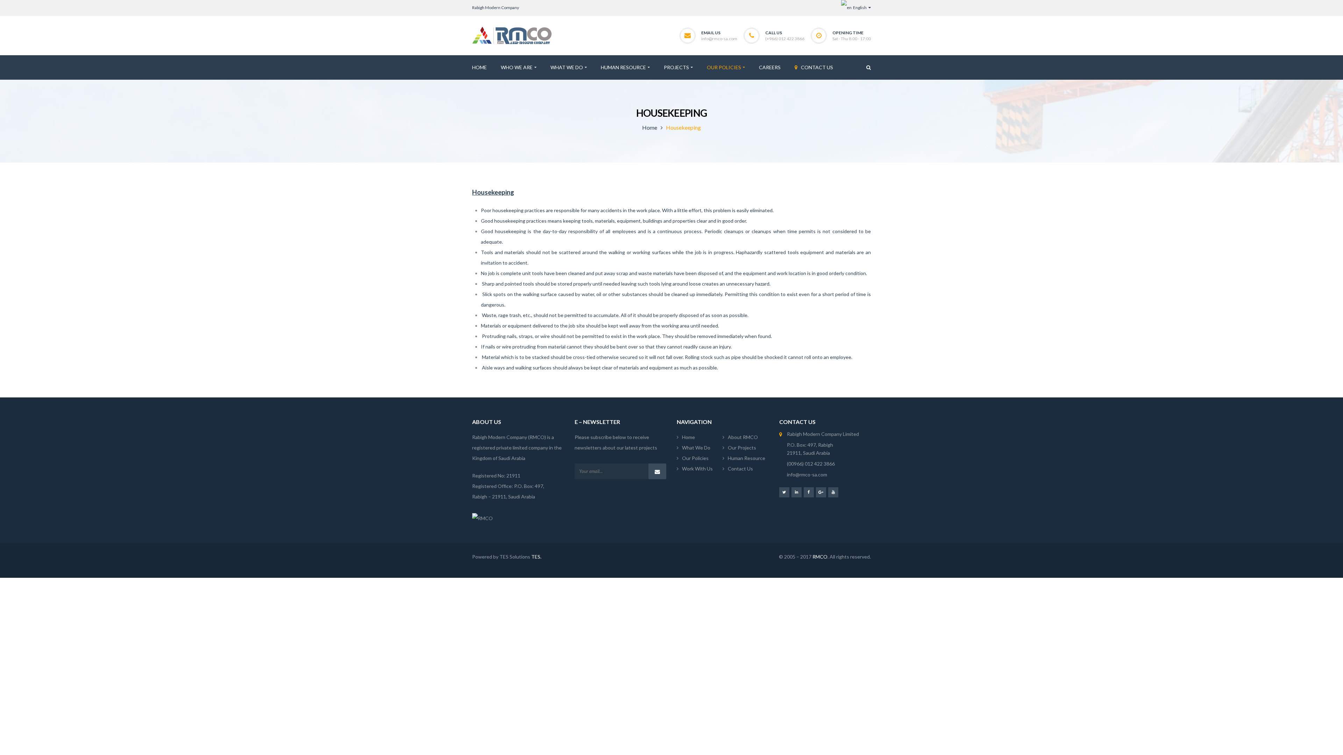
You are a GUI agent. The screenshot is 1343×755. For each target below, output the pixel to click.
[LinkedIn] (796, 492)
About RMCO (743, 437)
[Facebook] (809, 492)
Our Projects (742, 448)
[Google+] (821, 492)
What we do (696, 448)
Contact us (740, 469)
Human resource (746, 458)
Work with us (697, 469)
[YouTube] (833, 492)
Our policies (695, 458)
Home (649, 127)
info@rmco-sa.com (719, 38)
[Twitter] (784, 492)
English (859, 7)
